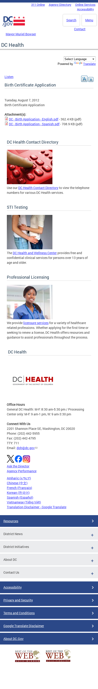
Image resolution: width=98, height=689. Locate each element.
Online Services (85, 5)
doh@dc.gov (26, 448)
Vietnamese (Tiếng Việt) (24, 502)
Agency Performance (21, 471)
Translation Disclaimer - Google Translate (36, 507)
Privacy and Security (18, 600)
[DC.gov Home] (13, 26)
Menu (89, 20)
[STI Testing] (29, 248)
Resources (10, 521)
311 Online (38, 5)
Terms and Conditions (19, 613)
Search (71, 20)
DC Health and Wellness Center (35, 253)
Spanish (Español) (20, 497)
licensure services (36, 323)
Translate (89, 64)
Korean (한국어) (18, 492)
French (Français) (19, 488)
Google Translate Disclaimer (23, 626)
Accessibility (85, 9)
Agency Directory (60, 5)
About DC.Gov (13, 638)
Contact (79, 29)
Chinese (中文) (17, 483)
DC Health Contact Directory (38, 188)
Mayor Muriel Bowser (21, 34)
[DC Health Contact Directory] (29, 183)
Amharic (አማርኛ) (19, 478)
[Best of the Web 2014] (27, 662)
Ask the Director (18, 466)
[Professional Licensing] (29, 318)
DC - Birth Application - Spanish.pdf (34, 124)
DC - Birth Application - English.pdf (33, 119)
